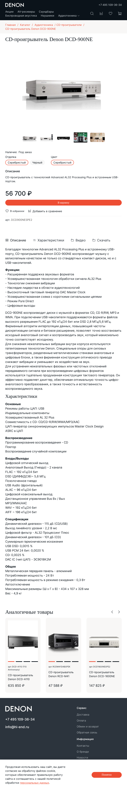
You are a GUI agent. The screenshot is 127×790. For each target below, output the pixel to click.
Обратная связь (87, 732)
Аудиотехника (67, 15)
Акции (9, 11)
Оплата (81, 720)
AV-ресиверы (26, 11)
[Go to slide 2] (19, 661)
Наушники (47, 15)
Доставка (83, 714)
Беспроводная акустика (21, 15)
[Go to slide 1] (11, 661)
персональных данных (34, 782)
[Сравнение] (101, 14)
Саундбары (46, 11)
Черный (37, 162)
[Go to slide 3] (27, 661)
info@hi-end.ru (17, 727)
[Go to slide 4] (34, 661)
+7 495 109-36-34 (110, 4)
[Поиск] (92, 14)
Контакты (83, 745)
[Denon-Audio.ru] (14, 4)
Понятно (107, 774)
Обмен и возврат (88, 726)
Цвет (54, 157)
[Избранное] (110, 14)
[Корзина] (120, 14)
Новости (82, 757)
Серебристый (17, 162)
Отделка (10, 157)
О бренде (83, 751)
